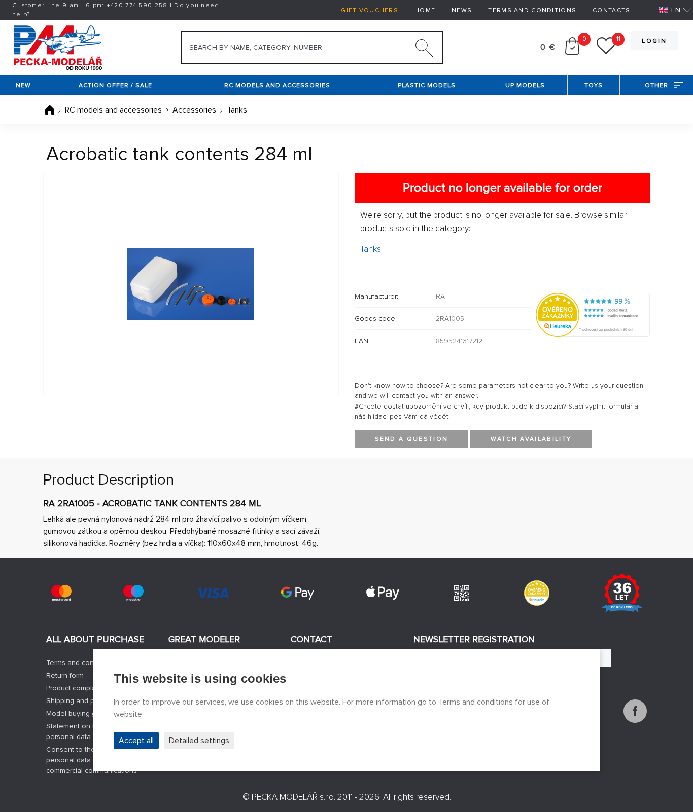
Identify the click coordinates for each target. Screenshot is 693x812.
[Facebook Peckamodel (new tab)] (635, 720)
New (23, 85)
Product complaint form (83, 688)
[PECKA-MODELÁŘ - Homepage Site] (58, 47)
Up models (525, 85)
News (462, 10)
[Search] (424, 50)
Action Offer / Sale (115, 85)
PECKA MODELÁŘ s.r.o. (293, 797)
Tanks (237, 110)
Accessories (194, 110)
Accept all (136, 740)
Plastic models (427, 85)
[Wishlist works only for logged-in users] (606, 52)
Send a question (411, 439)
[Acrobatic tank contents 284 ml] (191, 284)
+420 (137, 5)
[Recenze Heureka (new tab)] (537, 593)
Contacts (611, 10)
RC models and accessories (277, 85)
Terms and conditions (532, 10)
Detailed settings (199, 740)
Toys (593, 85)
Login (654, 41)
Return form (65, 675)
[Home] (50, 110)
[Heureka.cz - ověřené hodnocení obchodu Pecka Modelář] (593, 314)
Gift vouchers (369, 10)
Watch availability (531, 439)
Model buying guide (78, 713)
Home (424, 10)
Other (656, 85)
